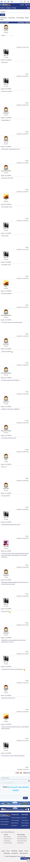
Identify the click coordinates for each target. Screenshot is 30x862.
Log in (22, 4)
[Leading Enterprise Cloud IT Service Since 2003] (15, 809)
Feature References (9, 832)
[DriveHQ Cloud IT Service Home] (5, 4)
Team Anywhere (4, 824)
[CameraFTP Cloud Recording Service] (8, 1)
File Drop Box (20, 842)
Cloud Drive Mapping (22, 836)
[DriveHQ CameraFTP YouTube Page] (28, 1)
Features (2, 8)
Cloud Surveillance (5, 821)
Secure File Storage (21, 840)
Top (29, 780)
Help (28, 8)
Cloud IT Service (4, 819)
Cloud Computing (8, 842)
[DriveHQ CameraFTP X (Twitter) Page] (24, 1)
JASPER (3, 11)
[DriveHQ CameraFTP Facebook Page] (21, 1)
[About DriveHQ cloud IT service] (5, 816)
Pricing (14, 8)
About (3, 851)
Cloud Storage (7, 836)
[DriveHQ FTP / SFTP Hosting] (5, 1)
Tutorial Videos (11, 17)
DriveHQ (13, 856)
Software (8, 8)
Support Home (3, 17)
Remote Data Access (22, 838)
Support (21, 851)
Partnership (14, 851)
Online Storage (21, 834)
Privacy (26, 851)
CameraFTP (15, 853)
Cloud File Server (8, 838)
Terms (8, 851)
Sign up (27, 4)
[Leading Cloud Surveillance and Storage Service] (15, 803)
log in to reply (13, 787)
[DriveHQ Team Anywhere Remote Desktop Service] (11, 1)
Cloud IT (6, 834)
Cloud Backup (7, 840)
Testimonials (7, 853)
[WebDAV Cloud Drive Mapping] (1, 1)
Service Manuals (20, 17)
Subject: (2, 22)
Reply (2, 14)
